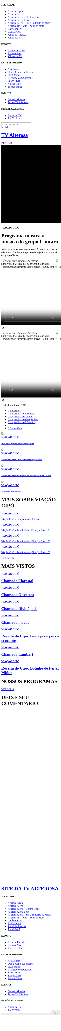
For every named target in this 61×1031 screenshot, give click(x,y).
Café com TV (15, 28)
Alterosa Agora (15, 11)
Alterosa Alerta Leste (18, 20)
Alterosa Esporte (16, 50)
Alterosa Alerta (15, 14)
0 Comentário (15, 428)
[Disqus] (30, 753)
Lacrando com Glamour (20, 77)
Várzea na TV (15, 56)
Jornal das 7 (14, 37)
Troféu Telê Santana (18, 102)
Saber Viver (14, 80)
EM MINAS (14, 31)
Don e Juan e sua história (21, 72)
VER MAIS (7, 558)
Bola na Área (14, 53)
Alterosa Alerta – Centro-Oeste (24, 17)
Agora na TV (15, 115)
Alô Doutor (14, 69)
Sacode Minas (15, 86)
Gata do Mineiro (16, 99)
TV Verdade (14, 118)
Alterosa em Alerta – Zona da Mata (26, 25)
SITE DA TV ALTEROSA (30, 889)
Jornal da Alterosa (17, 34)
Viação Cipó (14, 83)
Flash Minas (14, 75)
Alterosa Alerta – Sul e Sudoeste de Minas (29, 23)
